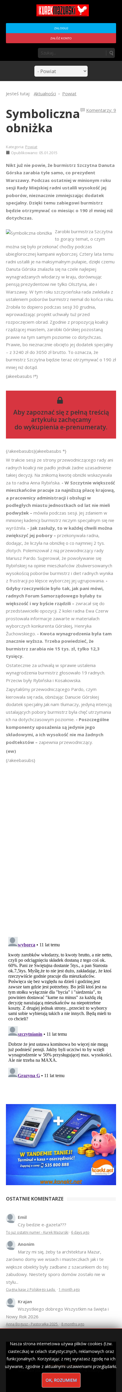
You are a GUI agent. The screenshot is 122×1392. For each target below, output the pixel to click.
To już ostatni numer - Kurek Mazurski (37, 1232)
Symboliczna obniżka (43, 120)
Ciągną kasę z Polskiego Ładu (31, 1289)
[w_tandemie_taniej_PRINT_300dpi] (61, 1144)
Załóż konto (61, 38)
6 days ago (80, 1232)
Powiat (31, 146)
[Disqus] (61, 847)
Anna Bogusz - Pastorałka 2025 (32, 1324)
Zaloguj (61, 28)
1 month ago (69, 1289)
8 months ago (72, 1324)
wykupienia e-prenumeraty (65, 427)
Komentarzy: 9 (101, 110)
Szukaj (111, 53)
